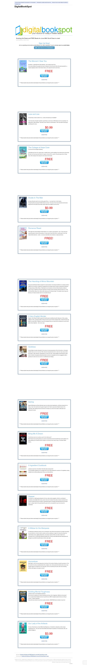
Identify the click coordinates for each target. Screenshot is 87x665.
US (42, 79)
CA (46, 79)
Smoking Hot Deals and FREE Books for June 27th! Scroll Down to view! (35, 656)
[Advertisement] (43, 16)
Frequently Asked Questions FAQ (44, 2)
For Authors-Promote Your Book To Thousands (25, 2)
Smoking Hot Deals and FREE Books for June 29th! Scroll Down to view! (33, 654)
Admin (71, 663)
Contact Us (17, 4)
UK (43, 79)
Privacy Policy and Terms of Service (60, 2)
